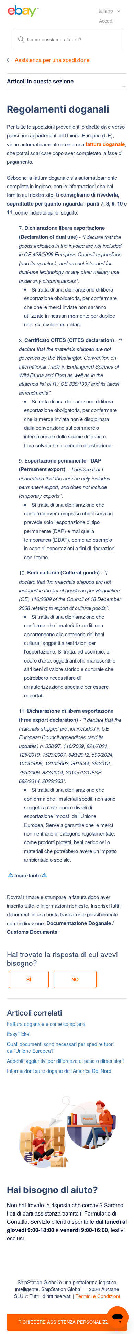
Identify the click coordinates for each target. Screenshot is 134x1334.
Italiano (105, 10)
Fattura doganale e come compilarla (46, 1023)
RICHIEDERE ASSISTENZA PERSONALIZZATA (67, 1321)
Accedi (106, 20)
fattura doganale (105, 144)
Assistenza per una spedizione (52, 60)
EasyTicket (19, 1033)
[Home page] (23, 10)
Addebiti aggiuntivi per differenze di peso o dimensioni (65, 1060)
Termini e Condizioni (98, 1296)
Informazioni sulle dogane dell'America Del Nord (59, 1070)
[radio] (29, 979)
